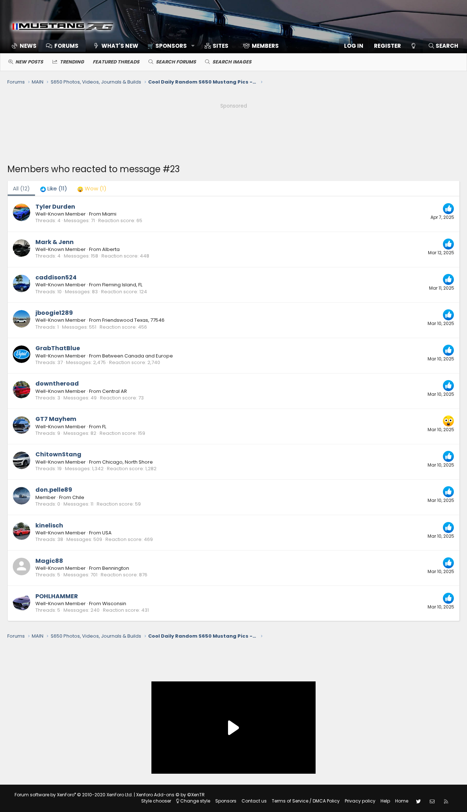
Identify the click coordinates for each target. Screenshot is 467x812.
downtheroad (57, 383)
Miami (109, 213)
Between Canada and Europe (137, 355)
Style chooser (156, 801)
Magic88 (49, 561)
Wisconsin (114, 603)
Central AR (114, 391)
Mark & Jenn (54, 242)
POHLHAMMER (56, 596)
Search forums (176, 61)
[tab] (53, 188)
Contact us (254, 801)
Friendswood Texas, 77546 (133, 320)
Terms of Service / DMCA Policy (306, 801)
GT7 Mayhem (55, 419)
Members (265, 46)
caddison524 (56, 277)
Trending (72, 61)
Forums (66, 46)
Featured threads (116, 61)
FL (104, 426)
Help (385, 801)
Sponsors (225, 801)
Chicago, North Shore (127, 462)
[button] (168, 45)
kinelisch (49, 525)
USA (107, 532)
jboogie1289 (54, 313)
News (28, 46)
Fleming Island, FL (122, 284)
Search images (231, 61)
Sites (220, 46)
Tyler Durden (55, 206)
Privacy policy (360, 801)
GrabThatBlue (57, 348)
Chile (78, 497)
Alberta (111, 249)
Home (401, 801)
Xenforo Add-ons (170, 795)
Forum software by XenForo (74, 795)
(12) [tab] (21, 188)
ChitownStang (58, 454)
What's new (119, 46)
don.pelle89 (53, 490)
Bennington (115, 568)
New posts (29, 61)
